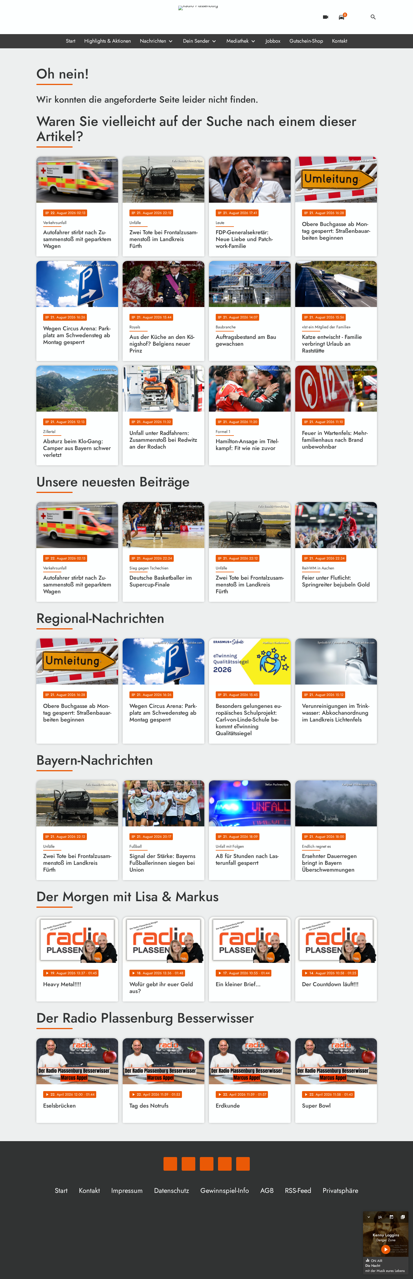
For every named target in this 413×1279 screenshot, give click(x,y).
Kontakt (339, 41)
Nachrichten (153, 41)
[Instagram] (64, 17)
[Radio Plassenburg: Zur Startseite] (206, 17)
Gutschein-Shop (306, 41)
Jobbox (273, 41)
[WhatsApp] (42, 17)
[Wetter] (357, 17)
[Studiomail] (76, 17)
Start (70, 41)
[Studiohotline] (87, 17)
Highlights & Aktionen (107, 41)
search (373, 17)
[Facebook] (53, 17)
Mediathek (238, 41)
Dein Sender (196, 41)
